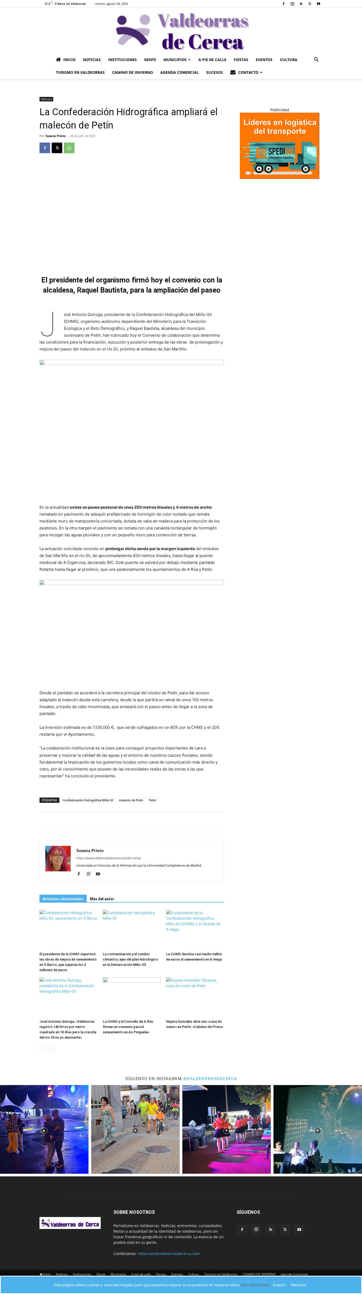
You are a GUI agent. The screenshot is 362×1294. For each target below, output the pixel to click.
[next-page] (51, 1048)
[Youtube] (319, 3)
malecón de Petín (131, 800)
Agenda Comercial (179, 72)
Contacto (248, 72)
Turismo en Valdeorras (80, 72)
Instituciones (122, 59)
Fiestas (241, 59)
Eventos (264, 59)
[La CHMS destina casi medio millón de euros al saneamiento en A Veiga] (195, 930)
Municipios (175, 59)
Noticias (92, 59)
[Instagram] (292, 3)
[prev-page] (42, 1048)
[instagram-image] (44, 1129)
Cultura (288, 59)
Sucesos (214, 72)
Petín (152, 800)
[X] (310, 3)
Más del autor (102, 899)
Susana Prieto (56, 136)
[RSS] (301, 3)
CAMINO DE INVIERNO (132, 72)
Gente (150, 59)
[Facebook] (284, 3)
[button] (316, 60)
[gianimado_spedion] (279, 177)
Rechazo (298, 1285)
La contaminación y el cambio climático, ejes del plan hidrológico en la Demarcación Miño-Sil (130, 959)
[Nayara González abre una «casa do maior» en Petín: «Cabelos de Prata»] (195, 997)
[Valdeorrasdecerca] (181, 30)
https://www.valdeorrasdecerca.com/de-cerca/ (108, 858)
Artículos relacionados (63, 899)
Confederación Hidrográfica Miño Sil (88, 800)
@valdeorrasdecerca (210, 1078)
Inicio (69, 59)
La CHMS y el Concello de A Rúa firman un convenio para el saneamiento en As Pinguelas (128, 1026)
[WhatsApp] (69, 148)
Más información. (255, 1285)
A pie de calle (212, 59)
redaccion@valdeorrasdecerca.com (169, 1253)
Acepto (279, 1285)
